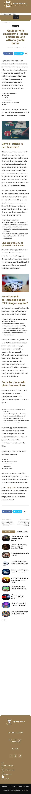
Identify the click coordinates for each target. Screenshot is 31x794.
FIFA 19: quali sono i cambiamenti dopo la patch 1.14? (23, 524)
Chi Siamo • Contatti (15, 733)
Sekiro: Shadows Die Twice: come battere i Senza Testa (8, 524)
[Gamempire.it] (15, 4)
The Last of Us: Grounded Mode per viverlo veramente (19, 538)
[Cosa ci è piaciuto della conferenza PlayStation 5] (6, 564)
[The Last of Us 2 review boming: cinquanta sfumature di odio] (6, 547)
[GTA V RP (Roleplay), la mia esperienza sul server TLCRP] (6, 580)
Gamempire (10, 47)
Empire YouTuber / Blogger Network (15, 786)
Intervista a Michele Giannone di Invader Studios (17, 597)
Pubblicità (15, 749)
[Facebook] (11, 756)
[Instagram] (15, 756)
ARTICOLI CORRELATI (8, 532)
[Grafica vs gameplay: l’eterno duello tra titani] (6, 589)
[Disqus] (15, 645)
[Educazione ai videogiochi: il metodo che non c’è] (6, 572)
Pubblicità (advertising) (8, 770)
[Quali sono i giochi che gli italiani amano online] (6, 614)
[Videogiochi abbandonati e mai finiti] (6, 555)
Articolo (8, 22)
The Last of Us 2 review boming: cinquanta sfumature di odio (19, 547)
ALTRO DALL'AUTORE (22, 532)
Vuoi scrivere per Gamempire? (15, 741)
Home (3, 22)
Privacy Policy (6, 779)
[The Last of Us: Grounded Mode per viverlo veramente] (6, 538)
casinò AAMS (11, 488)
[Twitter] (20, 756)
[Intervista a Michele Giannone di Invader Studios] (6, 597)
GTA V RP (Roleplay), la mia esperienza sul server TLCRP (20, 580)
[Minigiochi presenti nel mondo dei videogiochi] (6, 605)
